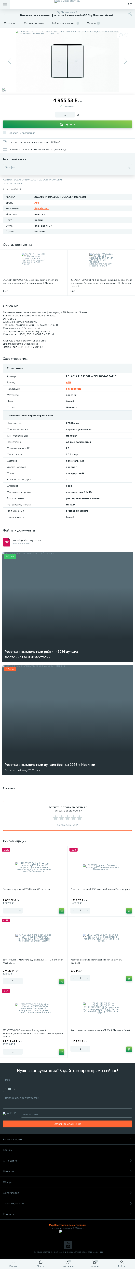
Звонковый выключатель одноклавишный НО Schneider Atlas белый (33, 961)
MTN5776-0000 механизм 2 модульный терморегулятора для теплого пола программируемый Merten (33, 1033)
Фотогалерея (11, 1192)
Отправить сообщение (67, 1123)
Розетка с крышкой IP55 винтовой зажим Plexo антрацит (101, 889)
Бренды (7, 1149)
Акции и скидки (12, 1139)
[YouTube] (68, 1245)
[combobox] (9, 1089)
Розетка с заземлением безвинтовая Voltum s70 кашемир (96, 961)
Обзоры (8, 1182)
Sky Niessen (41, 208)
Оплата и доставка (14, 1203)
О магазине (10, 1160)
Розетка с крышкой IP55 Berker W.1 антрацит (27, 889)
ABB (36, 202)
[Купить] (61, 911)
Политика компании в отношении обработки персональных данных (67, 1252)
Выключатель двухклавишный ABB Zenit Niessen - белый (100, 1030)
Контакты (8, 1214)
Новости (8, 1171)
